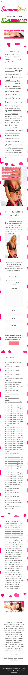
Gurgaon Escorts (13, 531)
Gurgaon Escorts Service (15, 568)
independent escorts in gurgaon (14, 268)
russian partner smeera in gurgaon (15, 148)
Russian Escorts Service (11, 576)
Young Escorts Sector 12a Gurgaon (14, 482)
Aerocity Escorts (16, 521)
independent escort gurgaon (17, 130)
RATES (15, 658)
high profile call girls (9, 111)
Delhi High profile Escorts (15, 549)
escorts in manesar (11, 84)
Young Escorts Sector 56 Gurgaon (14, 431)
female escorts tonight (17, 88)
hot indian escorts (16, 267)
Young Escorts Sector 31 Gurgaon (14, 461)
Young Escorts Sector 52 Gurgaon (14, 439)
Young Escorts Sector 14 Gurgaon (14, 479)
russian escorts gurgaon (14, 270)
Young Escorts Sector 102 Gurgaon (14, 410)
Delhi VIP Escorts (13, 554)
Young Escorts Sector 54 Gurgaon (14, 435)
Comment (14, 288)
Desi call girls (12, 80)
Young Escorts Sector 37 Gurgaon (14, 457)
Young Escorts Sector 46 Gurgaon (14, 445)
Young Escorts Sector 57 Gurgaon (14, 429)
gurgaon (7, 91)
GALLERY (10, 658)
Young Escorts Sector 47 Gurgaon (14, 443)
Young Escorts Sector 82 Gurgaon (14, 414)
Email (14, 318)
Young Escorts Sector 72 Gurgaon (14, 417)
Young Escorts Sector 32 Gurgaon (14, 463)
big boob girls (8, 68)
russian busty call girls (15, 138)
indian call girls (10, 135)
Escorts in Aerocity (14, 558)
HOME (5, 658)
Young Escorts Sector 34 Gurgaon (14, 459)
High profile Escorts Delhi (15, 543)
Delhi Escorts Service (13, 552)
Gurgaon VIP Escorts (10, 570)
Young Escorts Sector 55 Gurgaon (14, 433)
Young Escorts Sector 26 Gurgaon (14, 473)
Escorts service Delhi (10, 545)
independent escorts (12, 133)
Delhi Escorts (8, 521)
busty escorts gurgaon (15, 68)
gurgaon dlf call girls (13, 94)
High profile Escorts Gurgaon (12, 586)
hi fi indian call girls (17, 110)
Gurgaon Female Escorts (15, 574)
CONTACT (20, 658)
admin (10, 218)
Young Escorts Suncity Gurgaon (13, 382)
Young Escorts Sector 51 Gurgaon (14, 437)
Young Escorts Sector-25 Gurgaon (14, 406)
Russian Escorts (9, 547)
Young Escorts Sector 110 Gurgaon (14, 408)
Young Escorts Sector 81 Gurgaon (14, 419)
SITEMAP (16, 660)
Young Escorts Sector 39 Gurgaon (14, 447)
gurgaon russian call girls (14, 108)
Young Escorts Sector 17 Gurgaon (14, 480)
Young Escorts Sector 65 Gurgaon (14, 427)
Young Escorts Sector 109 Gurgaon (14, 412)
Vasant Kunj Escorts (17, 527)
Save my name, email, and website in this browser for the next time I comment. (13, 337)
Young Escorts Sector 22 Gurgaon (14, 477)
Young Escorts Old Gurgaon (12, 500)
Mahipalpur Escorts (14, 525)
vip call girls (10, 152)
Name (14, 310)
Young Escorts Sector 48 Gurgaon (14, 441)
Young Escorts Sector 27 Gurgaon (14, 467)
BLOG (11, 660)
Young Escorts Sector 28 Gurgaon (14, 465)
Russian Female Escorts (15, 584)
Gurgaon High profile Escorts (12, 588)
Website (14, 325)
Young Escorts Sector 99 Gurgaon (14, 415)
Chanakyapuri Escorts (10, 529)
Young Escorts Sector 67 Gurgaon (14, 421)
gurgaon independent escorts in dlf (12, 105)
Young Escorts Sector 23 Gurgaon (14, 475)
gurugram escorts (8, 110)
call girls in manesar (18, 77)
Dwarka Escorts (9, 523)
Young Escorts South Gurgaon (13, 384)
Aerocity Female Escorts (11, 560)
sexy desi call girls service (10, 150)
